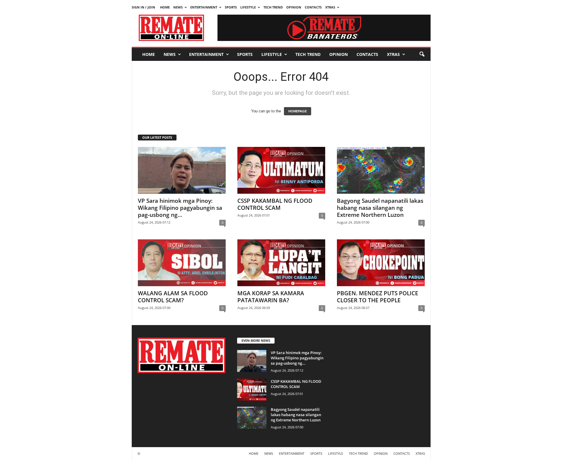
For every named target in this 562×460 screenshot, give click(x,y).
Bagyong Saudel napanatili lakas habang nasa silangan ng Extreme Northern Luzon (380, 208)
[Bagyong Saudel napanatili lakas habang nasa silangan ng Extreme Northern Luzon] (381, 170)
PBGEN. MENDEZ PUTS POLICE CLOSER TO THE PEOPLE (377, 296)
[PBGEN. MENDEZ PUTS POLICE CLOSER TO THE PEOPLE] (381, 262)
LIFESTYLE (248, 7)
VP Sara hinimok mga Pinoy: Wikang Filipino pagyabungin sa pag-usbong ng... (180, 208)
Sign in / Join (143, 7)
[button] (421, 54)
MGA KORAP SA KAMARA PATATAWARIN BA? (270, 296)
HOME (165, 7)
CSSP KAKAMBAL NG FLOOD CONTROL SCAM (274, 204)
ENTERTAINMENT (203, 7)
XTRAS (330, 7)
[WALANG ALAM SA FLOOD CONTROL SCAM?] (182, 262)
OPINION (293, 7)
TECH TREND (273, 7)
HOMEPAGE (297, 111)
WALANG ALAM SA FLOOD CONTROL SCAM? (173, 296)
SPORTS (231, 7)
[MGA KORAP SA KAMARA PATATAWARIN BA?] (281, 262)
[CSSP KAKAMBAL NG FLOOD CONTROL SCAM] (281, 170)
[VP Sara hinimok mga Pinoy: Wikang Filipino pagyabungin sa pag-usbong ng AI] (182, 170)
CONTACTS (313, 7)
